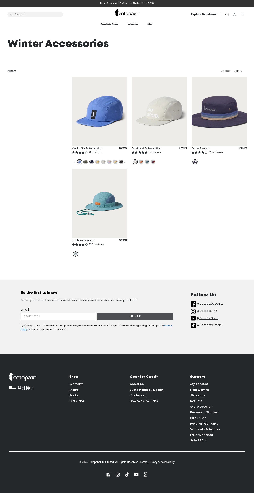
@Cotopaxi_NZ (207, 311)
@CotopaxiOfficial (209, 325)
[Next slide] (181, 111)
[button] (238, 71)
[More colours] (124, 162)
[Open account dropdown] (234, 14)
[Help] (227, 14)
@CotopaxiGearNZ (210, 304)
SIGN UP (135, 316)
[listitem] (79, 162)
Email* (25, 309)
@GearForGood (207, 318)
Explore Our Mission (204, 14)
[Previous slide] (137, 111)
